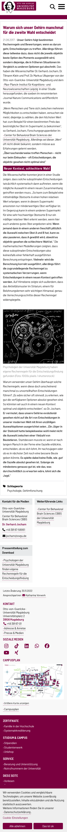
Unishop (9, 752)
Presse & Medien (14, 633)
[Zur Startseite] (20, 7)
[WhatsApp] (37, 646)
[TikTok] (16, 646)
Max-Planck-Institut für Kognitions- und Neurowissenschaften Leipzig (27, 86)
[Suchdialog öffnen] (52, 6)
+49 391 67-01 (14, 623)
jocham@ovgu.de (16, 536)
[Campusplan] (33, 698)
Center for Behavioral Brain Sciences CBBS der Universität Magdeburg (50, 516)
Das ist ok (48, 826)
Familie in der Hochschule (19, 726)
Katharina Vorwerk (36, 595)
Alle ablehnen (17, 826)
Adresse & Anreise (15, 628)
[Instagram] (6, 646)
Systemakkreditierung (17, 731)
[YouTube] (6, 652)
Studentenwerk (13, 747)
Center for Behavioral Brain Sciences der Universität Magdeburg (27, 137)
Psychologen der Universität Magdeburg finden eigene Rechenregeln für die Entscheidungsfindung (15, 569)
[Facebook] (47, 646)
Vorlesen (9, 781)
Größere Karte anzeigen (16, 703)
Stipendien (10, 743)
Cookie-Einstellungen (15, 817)
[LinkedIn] (26, 646)
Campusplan (11, 709)
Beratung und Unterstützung (21, 764)
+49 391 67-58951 (15, 530)
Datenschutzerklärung (17, 812)
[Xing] (16, 652)
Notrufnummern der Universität (22, 768)
